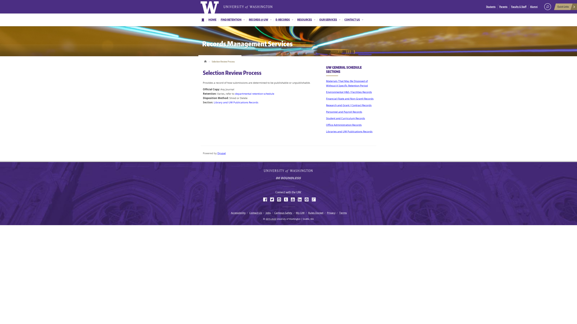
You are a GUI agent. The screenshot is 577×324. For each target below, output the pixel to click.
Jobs (268, 212)
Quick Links (563, 6)
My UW (300, 212)
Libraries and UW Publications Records (349, 131)
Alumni (534, 6)
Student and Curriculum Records (345, 118)
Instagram (280, 199)
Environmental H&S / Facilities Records (349, 92)
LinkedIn (301, 199)
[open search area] (547, 6)
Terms (343, 212)
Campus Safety (283, 212)
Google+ (314, 199)
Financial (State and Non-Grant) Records (350, 98)
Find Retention (231, 19)
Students (491, 6)
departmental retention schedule (254, 93)
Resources (304, 19)
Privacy (331, 212)
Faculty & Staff (518, 6)
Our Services (328, 19)
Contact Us (352, 19)
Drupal (221, 153)
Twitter (273, 199)
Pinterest (308, 199)
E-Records (283, 19)
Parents (503, 6)
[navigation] (288, 20)
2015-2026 (271, 219)
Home (212, 19)
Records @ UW (258, 19)
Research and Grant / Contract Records (349, 105)
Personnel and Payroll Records (344, 112)
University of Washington (213, 7)
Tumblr (287, 199)
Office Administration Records (344, 125)
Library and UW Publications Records (236, 102)
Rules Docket (315, 212)
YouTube (294, 199)
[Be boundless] (288, 179)
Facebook (266, 199)
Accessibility (238, 212)
